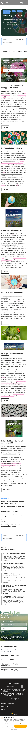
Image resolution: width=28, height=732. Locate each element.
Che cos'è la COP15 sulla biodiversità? (9, 664)
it (9, 698)
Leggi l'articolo (8, 28)
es (19, 698)
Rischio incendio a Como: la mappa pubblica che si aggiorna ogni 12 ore (13, 502)
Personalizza (14, 729)
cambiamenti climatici (9, 161)
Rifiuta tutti (7, 726)
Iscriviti (6, 70)
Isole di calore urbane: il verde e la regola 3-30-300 (13, 515)
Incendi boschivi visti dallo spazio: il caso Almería (12, 520)
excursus (19, 51)
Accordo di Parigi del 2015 (9, 245)
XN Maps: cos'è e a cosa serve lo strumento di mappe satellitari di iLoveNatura (13, 510)
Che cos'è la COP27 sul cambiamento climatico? (9, 670)
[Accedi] (21, 2)
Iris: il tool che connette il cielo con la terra (12, 506)
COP (13, 51)
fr (16, 698)
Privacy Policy (18, 723)
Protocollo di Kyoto (16, 237)
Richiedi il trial (6, 490)
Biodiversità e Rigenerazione (7, 703)
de (14, 698)
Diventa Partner (4, 706)
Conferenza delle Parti (7, 157)
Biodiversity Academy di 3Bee (11, 461)
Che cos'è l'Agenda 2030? (10, 655)
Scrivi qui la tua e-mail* (9, 65)
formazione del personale (9, 454)
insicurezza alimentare (16, 117)
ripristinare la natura (7, 307)
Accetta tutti (20, 726)
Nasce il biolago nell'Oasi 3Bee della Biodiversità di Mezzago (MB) (10, 525)
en (12, 698)
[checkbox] (3, 74)
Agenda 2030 (6, 91)
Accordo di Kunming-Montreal (17, 303)
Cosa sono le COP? (7, 660)
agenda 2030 (6, 51)
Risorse (3, 709)
